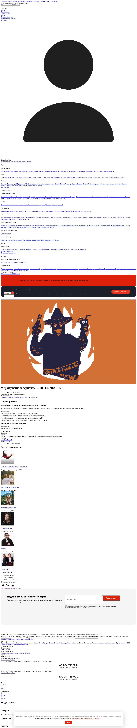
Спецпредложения (54, 171)
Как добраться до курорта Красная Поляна (51, 184)
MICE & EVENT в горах (8, 262)
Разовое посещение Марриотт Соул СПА (43, 217)
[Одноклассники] (12, 585)
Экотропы (60, 177)
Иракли (58, 249)
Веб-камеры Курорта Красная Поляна (80, 177)
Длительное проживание (106, 171)
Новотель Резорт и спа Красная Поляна (57, 197)
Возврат (27, 653)
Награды (8, 185)
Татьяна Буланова (50, 249)
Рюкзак (46, 240)
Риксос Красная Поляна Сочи (10, 197)
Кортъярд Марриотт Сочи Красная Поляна (83, 197)
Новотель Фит (60, 198)
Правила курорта (22, 185)
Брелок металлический (18, 240)
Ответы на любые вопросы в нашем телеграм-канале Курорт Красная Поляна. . (30, 1)
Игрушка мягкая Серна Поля (35, 240)
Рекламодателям (78, 269)
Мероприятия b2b (22, 184)
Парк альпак (87, 211)
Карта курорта (11, 184)
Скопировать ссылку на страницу (11, 588)
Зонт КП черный (54, 240)
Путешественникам (7, 17)
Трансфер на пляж (78, 171)
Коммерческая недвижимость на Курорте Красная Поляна (36, 269)
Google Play (11, 660)
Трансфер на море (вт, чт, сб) (37, 205)
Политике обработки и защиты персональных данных (86, 718)
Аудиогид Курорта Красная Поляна (76, 184)
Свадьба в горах (33, 184)
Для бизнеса (4, 20)
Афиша (3, 15)
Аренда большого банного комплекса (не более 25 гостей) (19, 225)
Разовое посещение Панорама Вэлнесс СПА (111, 217)
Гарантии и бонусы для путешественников (34, 171)
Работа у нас (31, 185)
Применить (4, 726)
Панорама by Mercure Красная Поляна (44, 198)
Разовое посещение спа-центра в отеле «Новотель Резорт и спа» (76, 217)
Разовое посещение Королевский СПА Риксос (15, 217)
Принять (68, 722)
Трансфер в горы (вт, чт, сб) (54, 205)
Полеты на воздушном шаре (46, 211)
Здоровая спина (6, 234)
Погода (65, 177)
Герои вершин (17, 211)
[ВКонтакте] (8, 585)
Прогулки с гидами (7, 211)
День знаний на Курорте (78, 249)
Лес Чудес (25, 211)
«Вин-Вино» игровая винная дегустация (14, 249)
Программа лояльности (8, 18)
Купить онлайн (5, 13)
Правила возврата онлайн (116, 177)
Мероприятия (19, 397)
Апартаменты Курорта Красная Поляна (32, 197)
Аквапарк (68, 211)
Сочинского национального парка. (86, 638)
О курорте (4, 184)
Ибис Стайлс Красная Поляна (22, 198)
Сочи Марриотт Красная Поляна (107, 197)
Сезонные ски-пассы (21, 205)
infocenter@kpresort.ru (7, 653)
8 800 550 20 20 (15, 5)
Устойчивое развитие (94, 184)
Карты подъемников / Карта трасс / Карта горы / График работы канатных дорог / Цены (29, 177)
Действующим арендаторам (9, 269)
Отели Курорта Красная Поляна (11, 171)
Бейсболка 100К (6, 240)
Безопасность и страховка (100, 177)
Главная (4, 397)
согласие (73, 606)
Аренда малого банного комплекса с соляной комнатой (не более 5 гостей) (31, 227)
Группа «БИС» (66, 249)
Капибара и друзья (77, 211)
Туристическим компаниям (64, 269)
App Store (4, 660)
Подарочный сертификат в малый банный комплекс (54, 225)
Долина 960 (9, 198)
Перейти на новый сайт (119, 291)
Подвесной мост (60, 211)
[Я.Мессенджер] (3, 585)
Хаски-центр (32, 211)
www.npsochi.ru (6, 638)
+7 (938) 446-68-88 (6, 440)
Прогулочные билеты (7, 205)
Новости (14, 185)
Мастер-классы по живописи (36, 249)
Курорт (3, 10)
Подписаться (111, 598)
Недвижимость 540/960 (91, 171)
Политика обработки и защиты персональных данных (18, 639)
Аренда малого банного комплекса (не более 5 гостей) (88, 225)
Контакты (38, 185)
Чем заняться (5, 12)
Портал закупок (23, 270)
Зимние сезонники (66, 171)
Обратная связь (5, 5)
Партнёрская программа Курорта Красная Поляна (99, 269)
